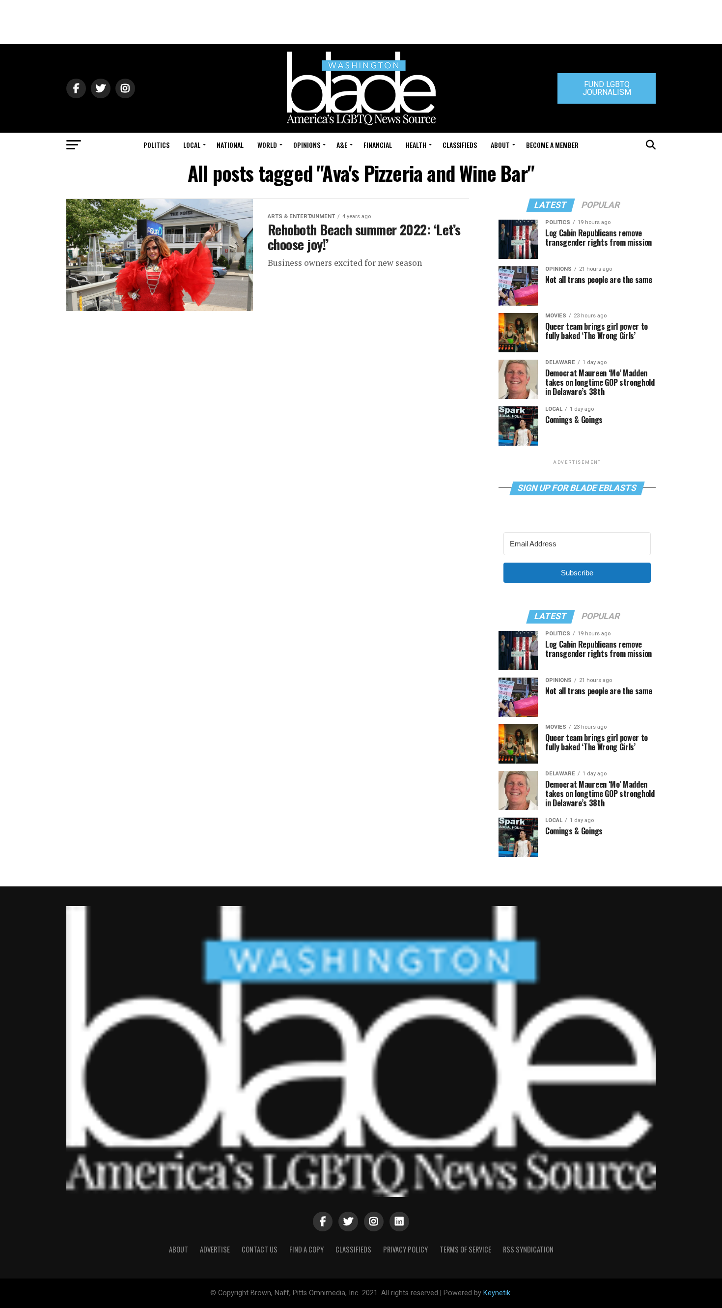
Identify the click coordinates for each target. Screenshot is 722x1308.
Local (191, 145)
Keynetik (496, 1293)
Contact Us (260, 1249)
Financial (377, 145)
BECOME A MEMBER (552, 145)
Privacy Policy (405, 1249)
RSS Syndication (528, 1249)
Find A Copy (306, 1249)
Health (416, 145)
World (267, 145)
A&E (341, 145)
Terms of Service (465, 1249)
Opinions (306, 145)
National (230, 145)
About (500, 145)
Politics (156, 145)
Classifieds (460, 145)
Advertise (215, 1249)
